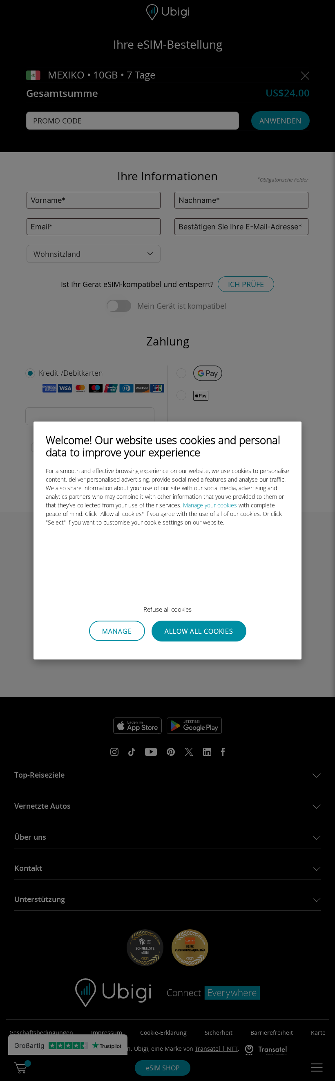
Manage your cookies (210, 505)
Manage (117, 631)
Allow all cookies (199, 631)
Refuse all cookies (167, 609)
